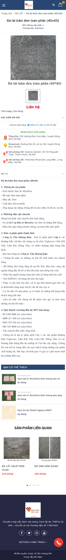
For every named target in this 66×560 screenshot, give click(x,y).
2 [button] (30, 485)
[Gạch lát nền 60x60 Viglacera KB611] (9, 412)
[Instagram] (36, 533)
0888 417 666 (36, 125)
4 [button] (37, 485)
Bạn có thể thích (15, 367)
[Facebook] (21, 533)
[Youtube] (44, 533)
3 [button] (33, 485)
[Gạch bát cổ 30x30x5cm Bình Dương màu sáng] (9, 396)
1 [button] (27, 485)
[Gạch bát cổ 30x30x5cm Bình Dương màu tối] (9, 379)
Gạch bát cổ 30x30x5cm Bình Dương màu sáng (39, 395)
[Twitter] (29, 533)
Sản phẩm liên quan (33, 428)
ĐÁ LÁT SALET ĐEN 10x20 (13, 468)
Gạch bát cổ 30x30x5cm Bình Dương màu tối (38, 378)
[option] (33, 60)
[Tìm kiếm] (53, 5)
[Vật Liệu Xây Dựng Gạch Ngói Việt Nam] (29, 5)
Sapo (39, 557)
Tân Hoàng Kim (24, 375)
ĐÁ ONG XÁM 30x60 (46, 466)
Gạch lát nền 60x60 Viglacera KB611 (34, 410)
